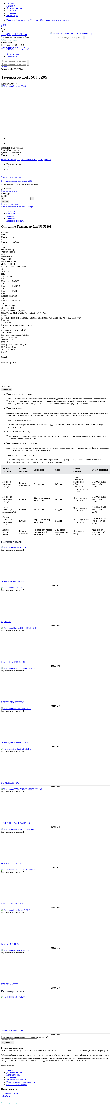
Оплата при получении (11, 177)
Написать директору (9, 1103)
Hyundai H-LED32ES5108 (13, 662)
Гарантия (10, 6)
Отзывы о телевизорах (16, 1084)
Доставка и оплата (15, 8)
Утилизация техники (16, 1080)
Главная (10, 3)
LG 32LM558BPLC (10, 783)
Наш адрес (11, 13)
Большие (25, 159)
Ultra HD (33, 159)
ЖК (12, 159)
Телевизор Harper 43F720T (13, 581)
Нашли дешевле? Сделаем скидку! (17, 206)
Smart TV (5, 159)
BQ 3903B (6, 621)
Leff (8, 166)
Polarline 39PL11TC (10, 944)
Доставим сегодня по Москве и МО (16, 181)
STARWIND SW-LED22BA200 (15, 823)
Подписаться (7, 1043)
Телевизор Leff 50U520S (12, 1031)
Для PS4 (47, 159)
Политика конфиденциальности (21, 1082)
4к (15, 159)
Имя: (4, 352)
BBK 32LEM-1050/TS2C (12, 903)
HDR (40, 159)
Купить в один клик (10, 204)
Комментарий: (8, 362)
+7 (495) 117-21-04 (14, 34)
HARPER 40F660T (9, 984)
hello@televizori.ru (9, 1096)
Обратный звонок (9, 40)
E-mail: (4, 357)
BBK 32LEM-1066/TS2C (12, 702)
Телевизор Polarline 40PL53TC (15, 742)
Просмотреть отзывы (11, 191)
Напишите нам (13, 10)
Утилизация (12, 15)
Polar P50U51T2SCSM (11, 863)
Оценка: (5, 387)
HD (18, 159)
